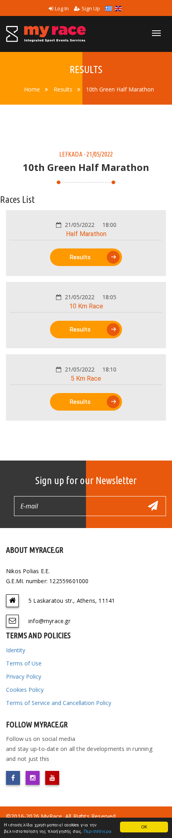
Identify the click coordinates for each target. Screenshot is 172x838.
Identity (15, 650)
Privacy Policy (23, 676)
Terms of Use (24, 663)
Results (63, 89)
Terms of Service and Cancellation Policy (58, 703)
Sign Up (91, 8)
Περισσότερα (98, 831)
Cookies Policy (25, 689)
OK (144, 827)
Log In (62, 8)
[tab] (86, 243)
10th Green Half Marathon (120, 89)
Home (32, 89)
